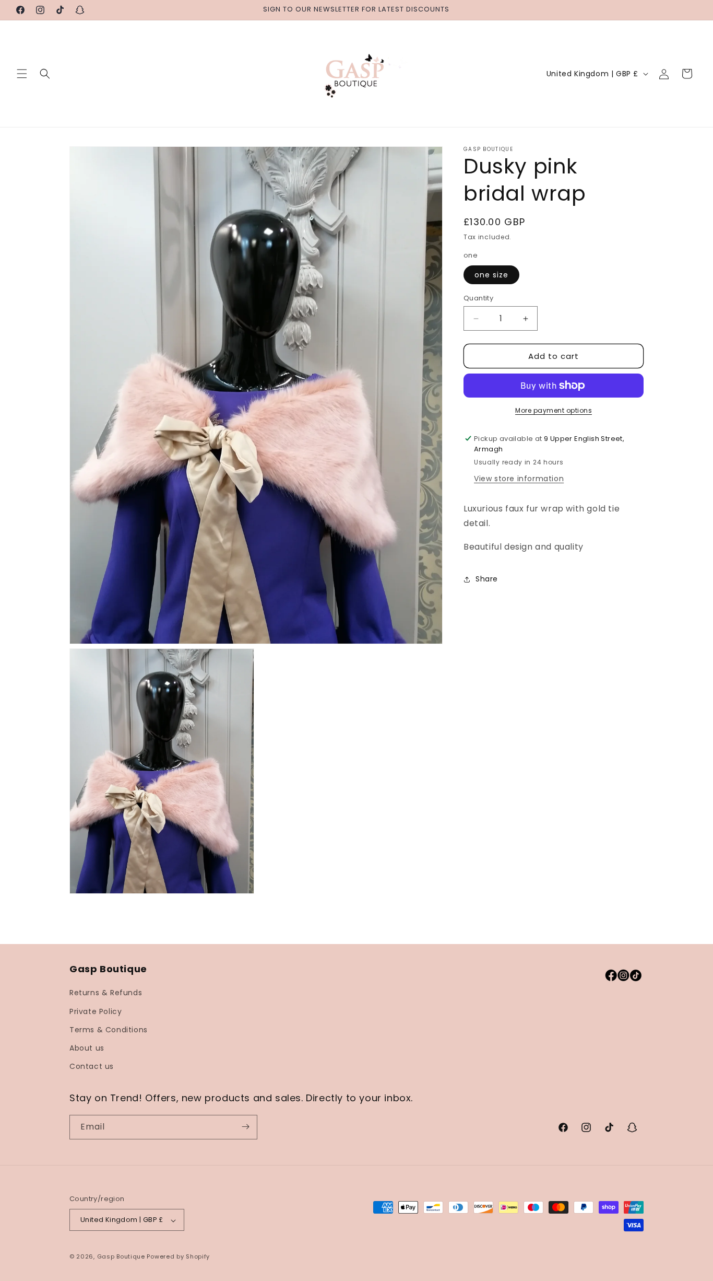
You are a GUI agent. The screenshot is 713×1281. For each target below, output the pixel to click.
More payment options (553, 410)
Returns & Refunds (105, 993)
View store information (519, 478)
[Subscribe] (245, 1126)
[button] (21, 73)
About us (86, 1048)
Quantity (478, 298)
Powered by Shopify (178, 1257)
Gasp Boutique (121, 1257)
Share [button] (487, 579)
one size (491, 275)
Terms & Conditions (108, 1029)
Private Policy (95, 1011)
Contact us (91, 1067)
